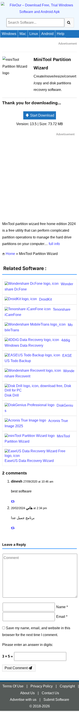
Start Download (39, 115)
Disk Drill (12, 395)
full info (54, 244)
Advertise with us (23, 699)
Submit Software (56, 699)
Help (60, 34)
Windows (9, 34)
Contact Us (50, 693)
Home (10, 254)
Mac (23, 34)
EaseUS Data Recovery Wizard (29, 461)
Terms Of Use (12, 686)
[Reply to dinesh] (13, 501)
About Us (27, 693)
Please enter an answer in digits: (27, 645)
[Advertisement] (39, 176)
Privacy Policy (42, 686)
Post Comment (17, 668)
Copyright (67, 686)
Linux (33, 34)
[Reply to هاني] (13, 528)
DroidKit (45, 299)
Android (47, 34)
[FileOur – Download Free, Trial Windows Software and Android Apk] (39, 8)
